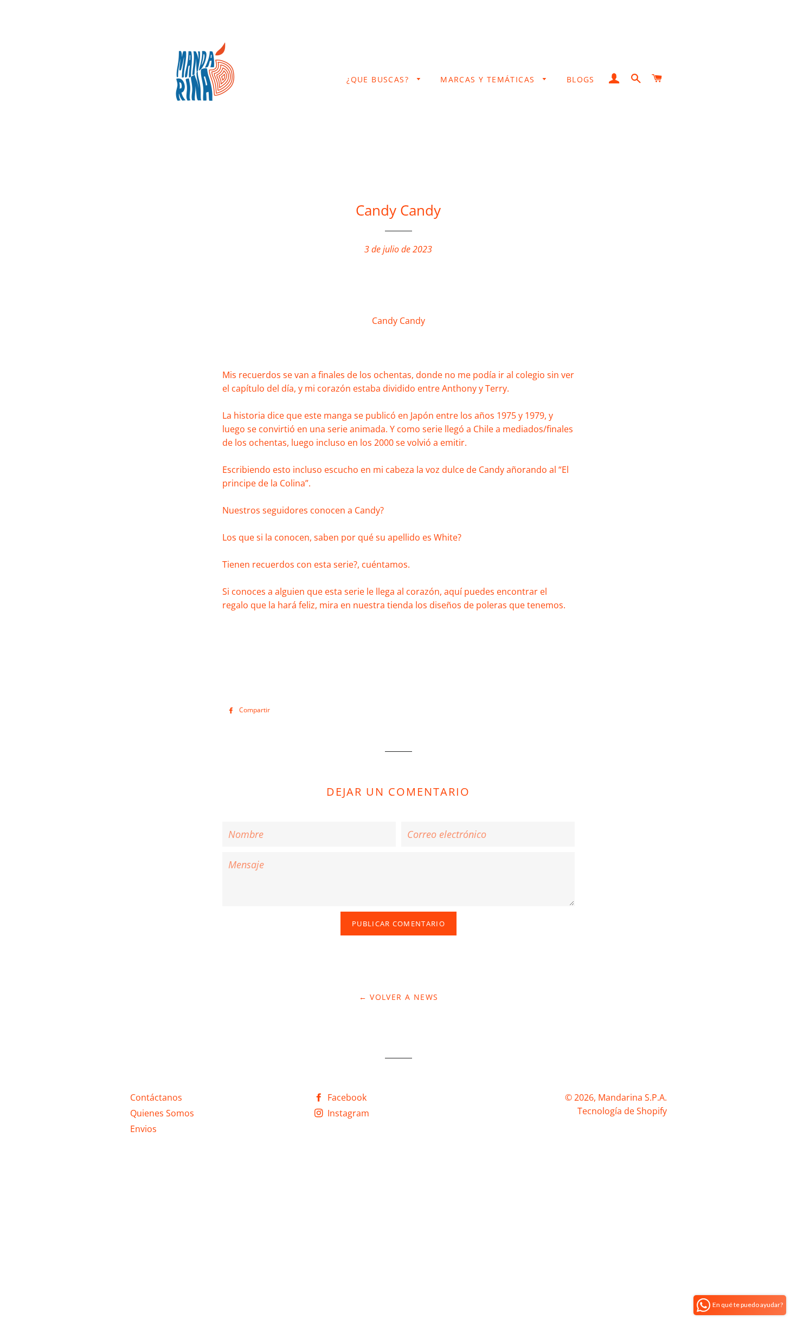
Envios (143, 1129)
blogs (581, 79)
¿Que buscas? (379, 79)
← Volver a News (399, 997)
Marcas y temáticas (489, 79)
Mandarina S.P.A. (632, 1097)
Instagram (347, 1113)
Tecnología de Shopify (622, 1111)
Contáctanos (156, 1097)
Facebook (346, 1097)
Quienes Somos (162, 1113)
